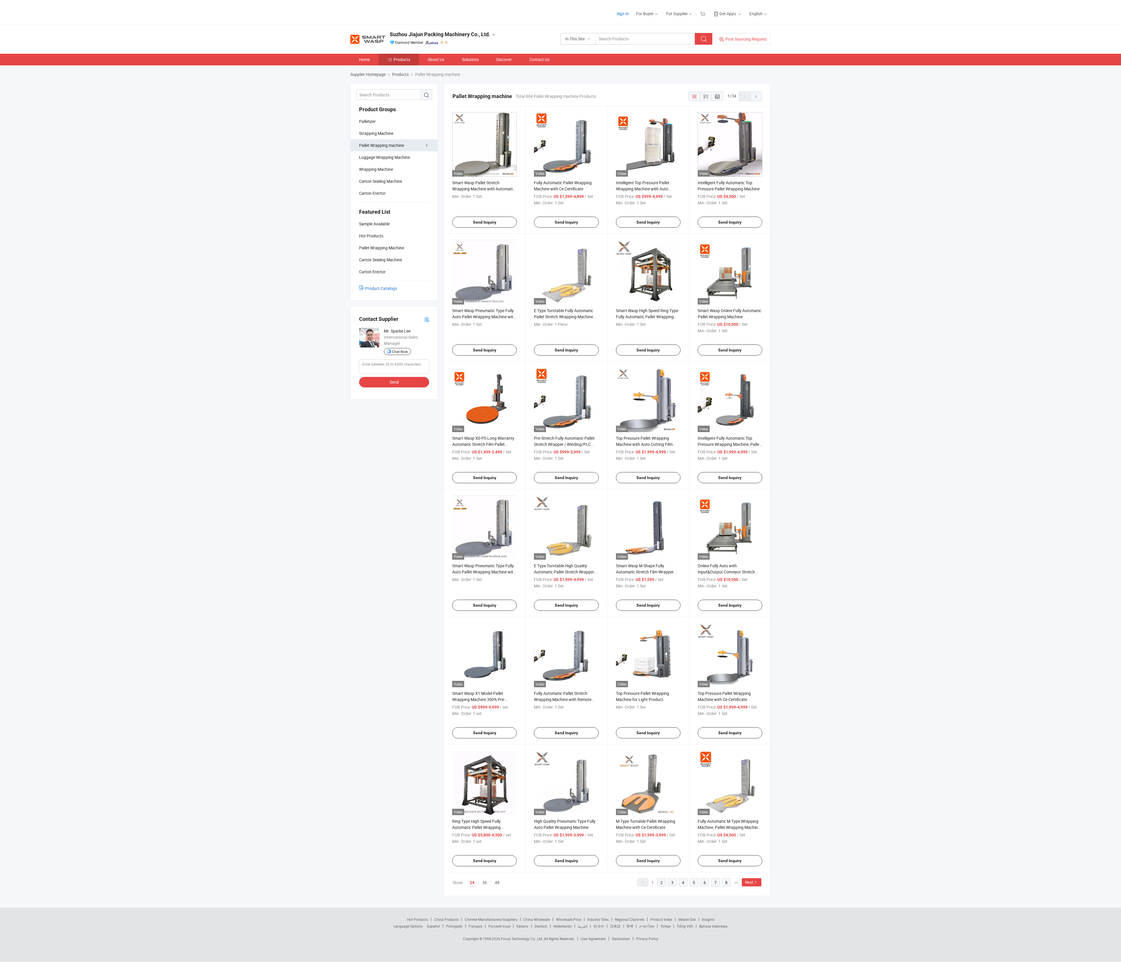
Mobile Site (687, 919)
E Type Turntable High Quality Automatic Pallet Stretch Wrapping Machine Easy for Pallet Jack (565, 572)
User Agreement (593, 938)
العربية (582, 926)
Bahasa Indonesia (713, 926)
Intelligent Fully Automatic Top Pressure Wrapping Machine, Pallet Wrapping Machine (729, 444)
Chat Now (400, 351)
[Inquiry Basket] (703, 13)
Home (364, 59)
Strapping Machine (376, 133)
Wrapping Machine (376, 169)
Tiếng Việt (685, 926)
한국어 (598, 926)
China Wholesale (536, 919)
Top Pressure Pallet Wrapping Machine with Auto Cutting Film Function (644, 444)
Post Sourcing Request (746, 39)
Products (402, 59)
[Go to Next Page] (756, 96)
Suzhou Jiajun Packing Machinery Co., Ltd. (440, 34)
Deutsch (541, 926)
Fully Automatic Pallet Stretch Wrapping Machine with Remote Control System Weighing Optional (565, 699)
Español (433, 926)
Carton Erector (372, 193)
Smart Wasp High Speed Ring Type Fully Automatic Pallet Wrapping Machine (647, 317)
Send (394, 382)
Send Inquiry (484, 222)
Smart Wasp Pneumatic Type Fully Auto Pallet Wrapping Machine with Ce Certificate (484, 317)
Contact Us (539, 59)
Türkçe (665, 926)
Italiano (522, 926)
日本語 (615, 926)
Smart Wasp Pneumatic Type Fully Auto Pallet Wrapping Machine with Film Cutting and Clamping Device (484, 572)
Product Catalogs (381, 288)
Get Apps (727, 13)
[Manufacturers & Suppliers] (387, 11)
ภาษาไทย (646, 926)
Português (454, 926)
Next (749, 882)
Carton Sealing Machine (380, 181)
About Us (436, 59)
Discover (504, 59)
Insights (708, 919)
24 (472, 882)
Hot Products (417, 919)
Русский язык (499, 926)
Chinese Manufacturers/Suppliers (491, 919)
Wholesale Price (568, 919)
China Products (446, 919)
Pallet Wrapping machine (381, 145)
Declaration (621, 938)
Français (475, 926)
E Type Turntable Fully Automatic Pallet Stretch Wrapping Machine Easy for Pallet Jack (563, 317)
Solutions (470, 59)
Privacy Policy (647, 938)
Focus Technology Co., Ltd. (522, 938)
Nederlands (562, 926)
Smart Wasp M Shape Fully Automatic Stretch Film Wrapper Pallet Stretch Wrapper (645, 572)
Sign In (623, 13)
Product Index (661, 919)
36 (484, 882)
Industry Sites (598, 919)
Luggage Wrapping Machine (384, 157)
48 (497, 882)
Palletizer (367, 121)
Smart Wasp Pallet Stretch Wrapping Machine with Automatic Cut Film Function (483, 189)
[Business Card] (426, 319)
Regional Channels (629, 919)
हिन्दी (630, 926)
